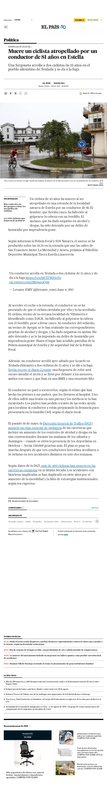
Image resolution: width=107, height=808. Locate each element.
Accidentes (87, 521)
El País (47, 83)
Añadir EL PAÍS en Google (92, 93)
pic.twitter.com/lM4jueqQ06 (29, 282)
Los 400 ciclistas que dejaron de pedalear (14, 220)
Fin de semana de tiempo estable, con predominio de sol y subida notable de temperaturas (53, 650)
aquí (66, 534)
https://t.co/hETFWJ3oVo (43, 278)
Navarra (77, 521)
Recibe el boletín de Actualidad (25, 501)
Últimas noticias (12, 637)
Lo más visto (10, 675)
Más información (15, 534)
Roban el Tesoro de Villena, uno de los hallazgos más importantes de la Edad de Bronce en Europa (48, 694)
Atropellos (37, 521)
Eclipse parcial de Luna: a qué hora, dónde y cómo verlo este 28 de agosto (37, 689)
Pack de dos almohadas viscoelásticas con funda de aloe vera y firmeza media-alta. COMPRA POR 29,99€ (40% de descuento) (90, 752)
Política (11, 40)
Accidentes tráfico (51, 521)
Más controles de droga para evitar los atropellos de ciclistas (15, 207)
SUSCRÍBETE (79, 20)
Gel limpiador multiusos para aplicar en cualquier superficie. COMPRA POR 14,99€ (89, 736)
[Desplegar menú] (6, 27)
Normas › (95, 508)
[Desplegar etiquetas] (97, 521)
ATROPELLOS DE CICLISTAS (19, 47)
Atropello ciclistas (15, 521)
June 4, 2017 (65, 290)
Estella (28, 521)
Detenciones (66, 521)
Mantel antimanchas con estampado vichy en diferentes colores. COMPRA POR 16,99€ (90, 766)
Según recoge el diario (29, 370)
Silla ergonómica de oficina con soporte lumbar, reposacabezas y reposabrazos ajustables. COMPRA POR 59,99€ (25, 775)
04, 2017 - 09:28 (60, 86)
